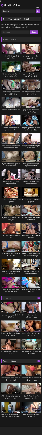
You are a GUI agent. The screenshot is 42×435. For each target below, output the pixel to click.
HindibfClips (11, 5)
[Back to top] (35, 429)
